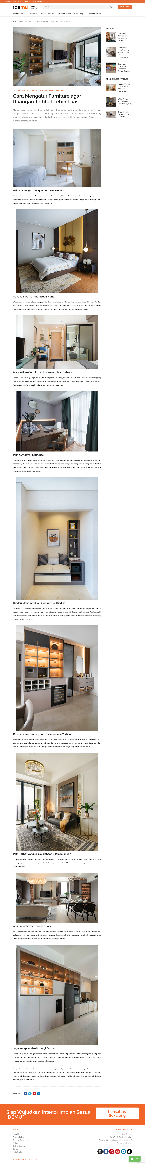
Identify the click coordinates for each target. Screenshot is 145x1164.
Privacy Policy (18, 1137)
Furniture (58, 90)
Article (15, 1143)
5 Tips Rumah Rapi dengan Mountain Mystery (125, 101)
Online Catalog (19, 1146)
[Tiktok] (129, 1151)
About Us (16, 1134)
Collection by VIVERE (14, 1)
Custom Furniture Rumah (41, 90)
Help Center (17, 1152)
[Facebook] (106, 1151)
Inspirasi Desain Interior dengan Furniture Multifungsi (124, 87)
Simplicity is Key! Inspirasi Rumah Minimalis (124, 114)
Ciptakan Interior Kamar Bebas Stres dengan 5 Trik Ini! (124, 37)
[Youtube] (117, 1151)
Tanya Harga (125, 7)
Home (15, 21)
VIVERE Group (37, 1)
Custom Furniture (25, 21)
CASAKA (27, 1)
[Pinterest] (111, 1151)
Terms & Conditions (20, 1140)
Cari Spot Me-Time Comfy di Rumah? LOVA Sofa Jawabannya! (123, 52)
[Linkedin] (123, 1151)
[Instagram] (100, 1151)
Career (15, 1149)
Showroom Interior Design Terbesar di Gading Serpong (124, 67)
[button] (117, 1113)
